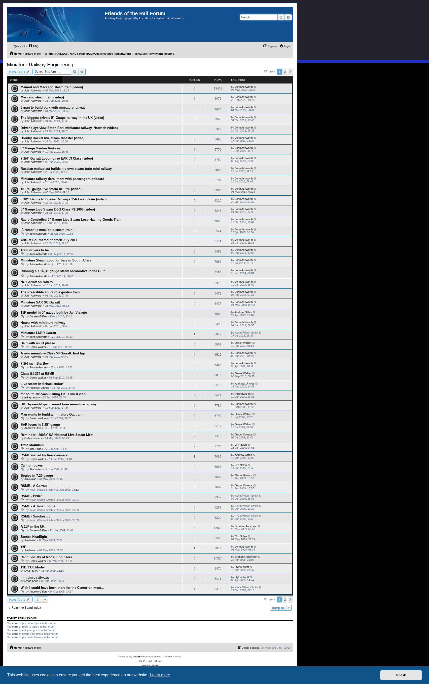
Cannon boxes (32, 465)
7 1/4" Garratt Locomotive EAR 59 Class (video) (57, 158)
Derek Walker (38, 346)
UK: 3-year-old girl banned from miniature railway (59, 404)
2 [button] (285, 71)
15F (23, 547)
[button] (290, 72)
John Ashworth (33, 90)
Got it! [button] (401, 675)
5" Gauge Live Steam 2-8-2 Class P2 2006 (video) (58, 209)
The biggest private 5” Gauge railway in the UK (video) (62, 118)
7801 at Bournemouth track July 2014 (49, 240)
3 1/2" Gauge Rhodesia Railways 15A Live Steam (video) (64, 199)
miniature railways (35, 577)
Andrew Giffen (38, 316)
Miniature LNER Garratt (38, 333)
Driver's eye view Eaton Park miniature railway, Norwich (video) (69, 128)
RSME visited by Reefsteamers (44, 455)
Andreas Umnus (39, 387)
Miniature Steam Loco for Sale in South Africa (56, 260)
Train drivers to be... (36, 250)
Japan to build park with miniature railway (53, 107)
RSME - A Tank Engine (38, 506)
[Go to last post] (255, 86)
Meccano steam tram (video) (42, 97)
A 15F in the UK (32, 526)
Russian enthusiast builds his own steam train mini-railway (66, 169)
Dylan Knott (31, 570)
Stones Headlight (34, 537)
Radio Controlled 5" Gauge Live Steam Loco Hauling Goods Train (71, 219)
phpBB (137, 656)
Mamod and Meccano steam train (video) (52, 87)
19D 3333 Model (33, 567)
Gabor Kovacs (33, 438)
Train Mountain (32, 445)
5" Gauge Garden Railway (40, 148)
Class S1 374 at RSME (37, 374)
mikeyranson (32, 397)
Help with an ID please (38, 343)
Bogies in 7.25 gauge (37, 475)
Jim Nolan (35, 448)
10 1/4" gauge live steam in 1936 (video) (51, 189)
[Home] (56, 24)
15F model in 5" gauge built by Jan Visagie (54, 312)
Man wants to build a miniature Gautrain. (52, 414)
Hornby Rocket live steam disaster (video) (52, 138)
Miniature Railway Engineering (40, 64)
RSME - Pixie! (31, 496)
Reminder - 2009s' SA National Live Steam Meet (57, 435)
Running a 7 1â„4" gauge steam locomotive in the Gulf (63, 271)
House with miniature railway (43, 323)
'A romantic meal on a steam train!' (47, 230)
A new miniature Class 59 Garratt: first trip (53, 353)
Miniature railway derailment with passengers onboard (62, 179)
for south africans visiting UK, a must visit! (53, 394)
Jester (159, 661)
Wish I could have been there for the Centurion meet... (62, 588)
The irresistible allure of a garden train (50, 292)
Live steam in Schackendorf (42, 384)
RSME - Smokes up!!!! (37, 516)
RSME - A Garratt (34, 486)
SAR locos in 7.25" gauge (40, 425)
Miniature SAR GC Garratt (40, 302)
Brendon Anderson (246, 526)
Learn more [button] (160, 675)
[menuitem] (33, 46)
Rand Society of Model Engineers (46, 557)
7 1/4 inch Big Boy (35, 363)
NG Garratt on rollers (37, 282)
